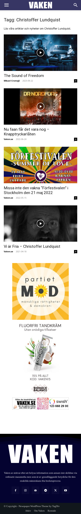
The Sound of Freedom (24, 75)
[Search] (75, 5)
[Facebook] (15, 490)
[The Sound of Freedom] (40, 52)
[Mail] (35, 490)
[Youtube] (65, 490)
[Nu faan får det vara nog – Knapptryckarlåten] (40, 106)
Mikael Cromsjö (12, 80)
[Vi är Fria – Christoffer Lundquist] (40, 223)
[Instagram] (25, 490)
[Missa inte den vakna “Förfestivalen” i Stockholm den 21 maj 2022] (40, 165)
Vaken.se (8, 139)
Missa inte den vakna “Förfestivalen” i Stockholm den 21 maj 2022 (36, 190)
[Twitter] (55, 490)
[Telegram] (45, 490)
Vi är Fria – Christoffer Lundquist (32, 246)
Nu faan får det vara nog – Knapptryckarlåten (26, 131)
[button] (6, 5)
